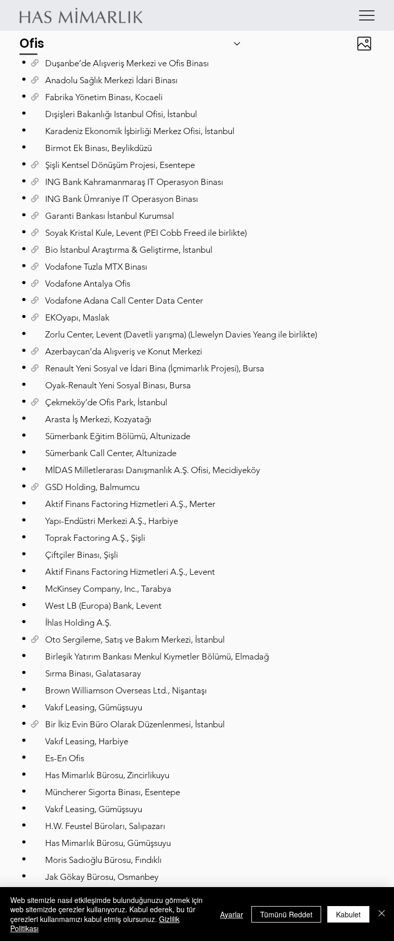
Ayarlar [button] (231, 914)
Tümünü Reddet (286, 914)
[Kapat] (382, 914)
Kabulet (348, 914)
